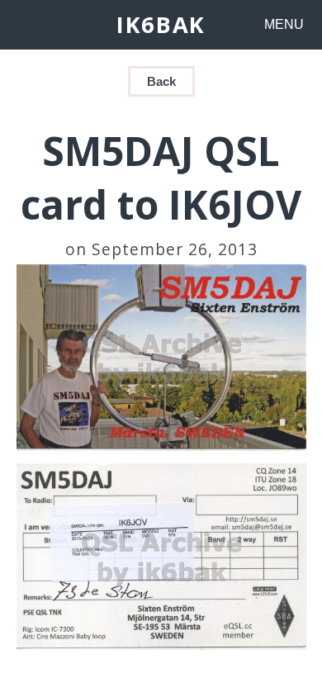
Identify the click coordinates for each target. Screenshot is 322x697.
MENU (284, 24)
